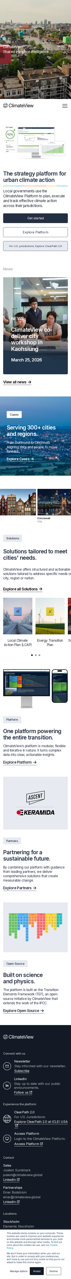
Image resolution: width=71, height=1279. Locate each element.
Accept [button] (36, 1271)
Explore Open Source (21, 1010)
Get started (35, 218)
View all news (14, 382)
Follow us (21, 1092)
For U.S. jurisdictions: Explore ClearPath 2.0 (35, 246)
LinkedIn (9, 1180)
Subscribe (21, 1071)
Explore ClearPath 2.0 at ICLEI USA (41, 1122)
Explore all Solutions (20, 589)
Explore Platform (35, 232)
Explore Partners (17, 888)
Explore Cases (18, 459)
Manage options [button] (18, 1271)
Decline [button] (54, 1271)
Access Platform (26, 1144)
